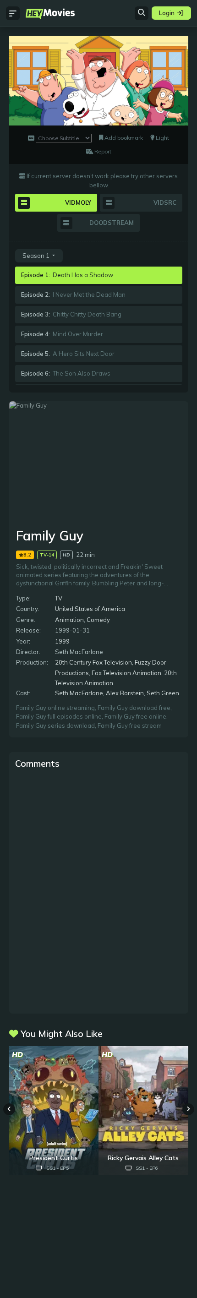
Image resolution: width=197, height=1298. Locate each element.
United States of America (90, 608)
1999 (62, 641)
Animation (69, 619)
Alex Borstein (125, 693)
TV (58, 598)
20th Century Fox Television (93, 662)
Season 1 (36, 255)
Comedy (98, 619)
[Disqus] (98, 890)
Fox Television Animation (126, 672)
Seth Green (163, 693)
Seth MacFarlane (79, 693)
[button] (188, 1109)
